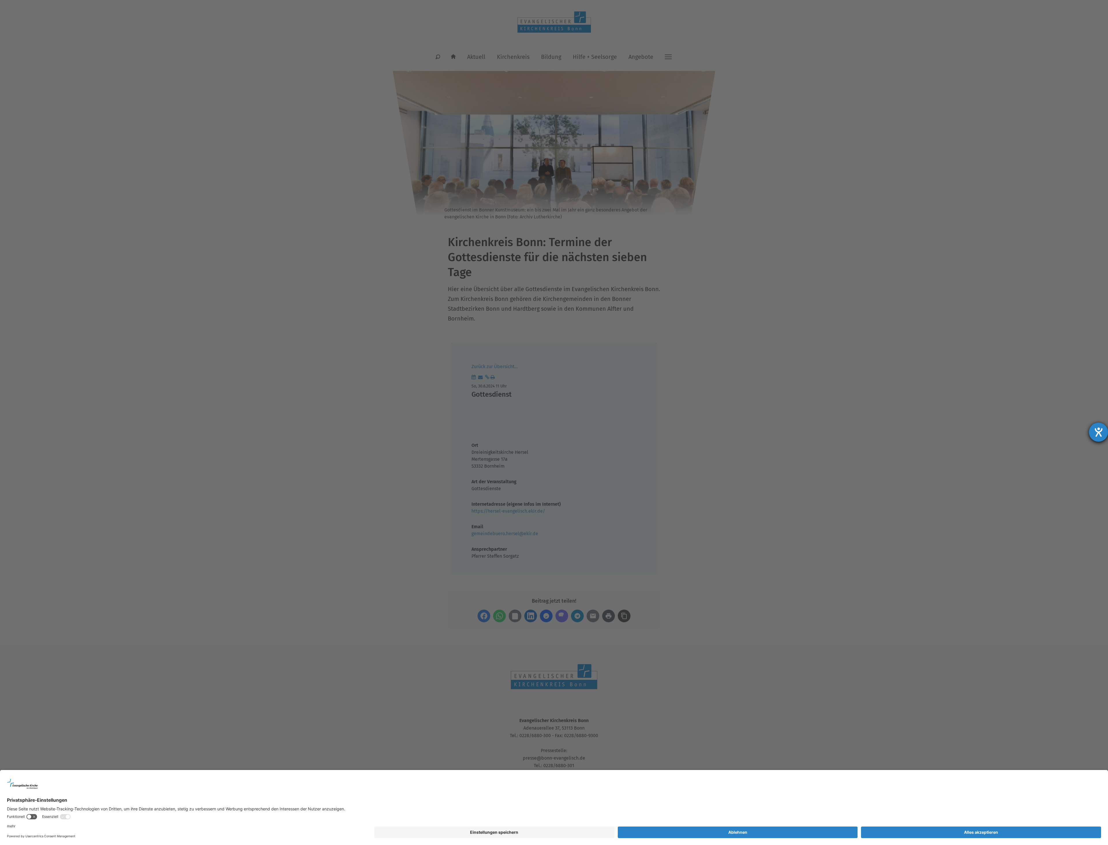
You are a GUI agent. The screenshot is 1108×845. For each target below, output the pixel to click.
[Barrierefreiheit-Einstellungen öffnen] (1098, 432)
